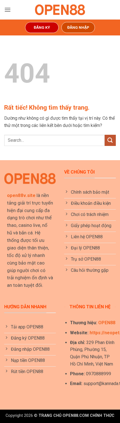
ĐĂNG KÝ (42, 27)
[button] (7, 9)
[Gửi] (110, 140)
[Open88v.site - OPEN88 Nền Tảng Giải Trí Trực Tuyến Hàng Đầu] (60, 10)
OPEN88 (106, 322)
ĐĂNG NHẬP (78, 27)
